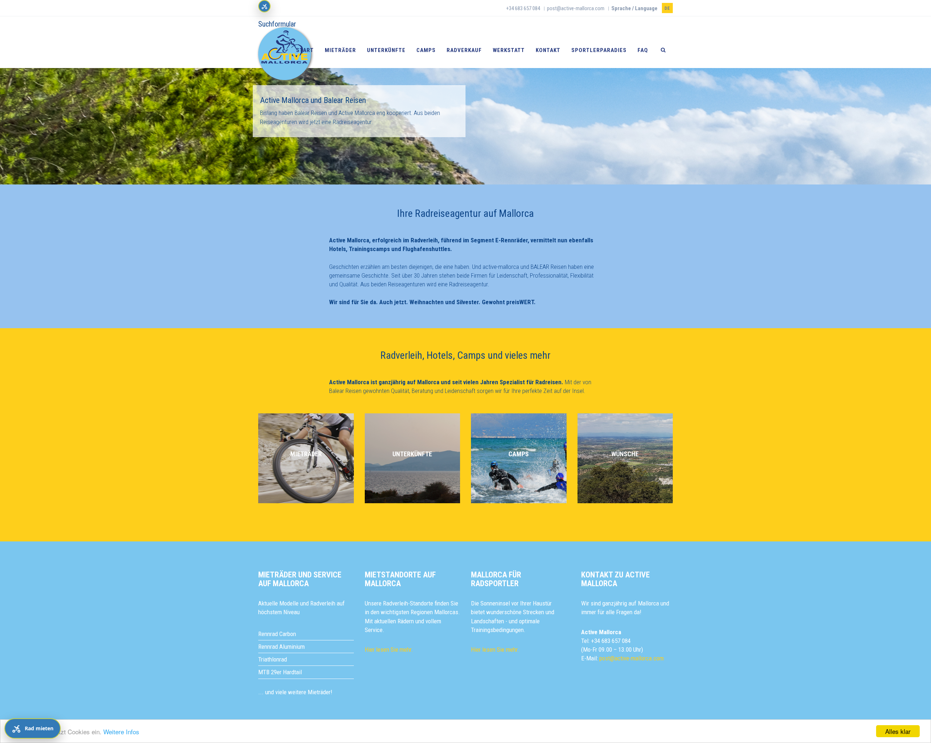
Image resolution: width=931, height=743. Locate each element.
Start (305, 50)
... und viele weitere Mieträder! (295, 692)
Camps (426, 50)
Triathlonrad (272, 659)
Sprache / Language (634, 8)
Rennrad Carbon (277, 633)
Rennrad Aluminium (281, 646)
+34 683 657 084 (523, 8)
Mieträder (340, 50)
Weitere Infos (121, 731)
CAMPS (518, 454)
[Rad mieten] (264, 6)
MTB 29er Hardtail (280, 672)
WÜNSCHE (625, 454)
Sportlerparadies (599, 50)
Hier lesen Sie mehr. (389, 649)
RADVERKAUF (464, 50)
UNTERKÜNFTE (412, 454)
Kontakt (548, 50)
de (667, 8)
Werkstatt (509, 50)
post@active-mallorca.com (575, 8)
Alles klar (898, 731)
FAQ (643, 50)
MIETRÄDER (306, 454)
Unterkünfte (386, 50)
